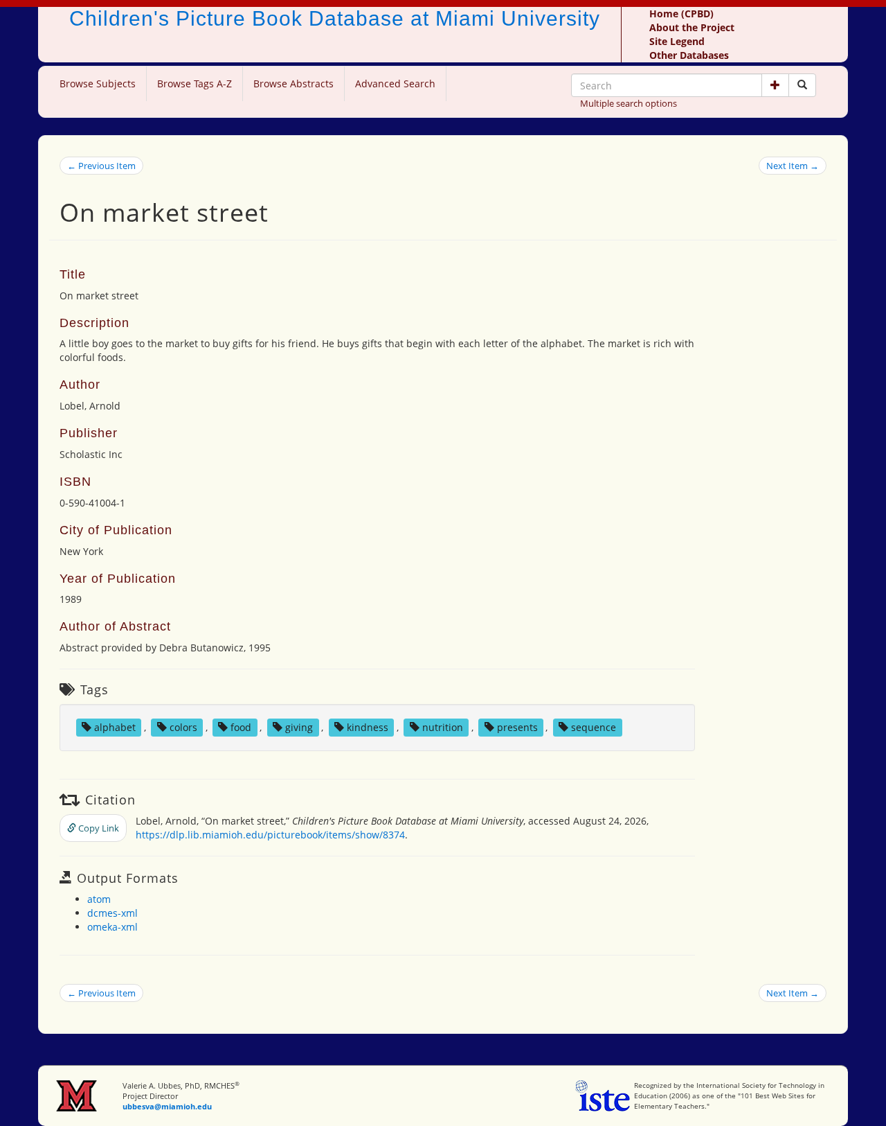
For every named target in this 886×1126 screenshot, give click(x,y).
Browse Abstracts (293, 83)
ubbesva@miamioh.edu (167, 1106)
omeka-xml (112, 926)
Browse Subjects (98, 83)
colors (183, 727)
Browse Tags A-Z (194, 83)
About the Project (691, 27)
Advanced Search (395, 83)
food (240, 727)
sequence (593, 727)
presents (517, 727)
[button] (775, 85)
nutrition (442, 727)
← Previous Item (101, 165)
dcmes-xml (112, 913)
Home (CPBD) (681, 13)
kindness (367, 727)
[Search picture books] (802, 85)
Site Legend (677, 41)
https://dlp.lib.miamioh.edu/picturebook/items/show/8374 (270, 834)
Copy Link (97, 828)
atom (99, 899)
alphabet (115, 727)
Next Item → (792, 165)
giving (299, 727)
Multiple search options (628, 103)
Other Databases (689, 55)
